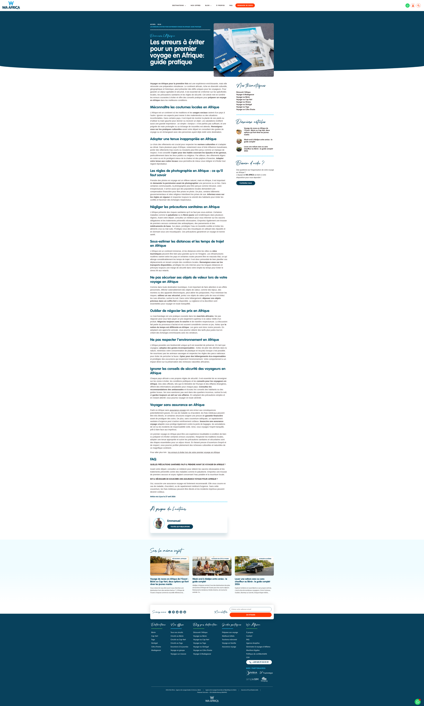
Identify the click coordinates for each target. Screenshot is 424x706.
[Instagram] (169, 612)
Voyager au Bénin (243, 97)
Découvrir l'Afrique (162, 36)
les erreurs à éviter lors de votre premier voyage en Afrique (194, 452)
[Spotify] (184, 612)
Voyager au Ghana (243, 102)
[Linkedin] (173, 612)
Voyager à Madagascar (245, 95)
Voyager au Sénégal (244, 105)
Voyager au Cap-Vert (244, 100)
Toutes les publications (180, 527)
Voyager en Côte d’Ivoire (245, 110)
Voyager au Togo (242, 107)
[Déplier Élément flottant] (418, 702)
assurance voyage (178, 410)
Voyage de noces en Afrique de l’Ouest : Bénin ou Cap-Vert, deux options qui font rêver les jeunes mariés (169, 582)
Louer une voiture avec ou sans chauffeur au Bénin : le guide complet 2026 (258, 149)
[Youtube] (177, 612)
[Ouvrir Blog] (211, 5)
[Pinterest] (181, 612)
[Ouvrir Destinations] (185, 5)
